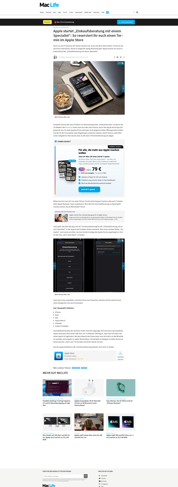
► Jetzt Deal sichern (126, 22)
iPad (59, 12)
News (42, 12)
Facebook (104, 476)
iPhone (48, 12)
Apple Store (69, 353)
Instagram (104, 484)
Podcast (96, 12)
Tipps (71, 12)
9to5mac (68, 127)
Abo (103, 12)
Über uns (87, 12)
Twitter (103, 478)
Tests (65, 12)
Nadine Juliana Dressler (67, 57)
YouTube (103, 481)
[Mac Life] (65, 485)
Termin (84, 368)
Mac (54, 12)
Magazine (78, 12)
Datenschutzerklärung (63, 481)
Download (120, 357)
